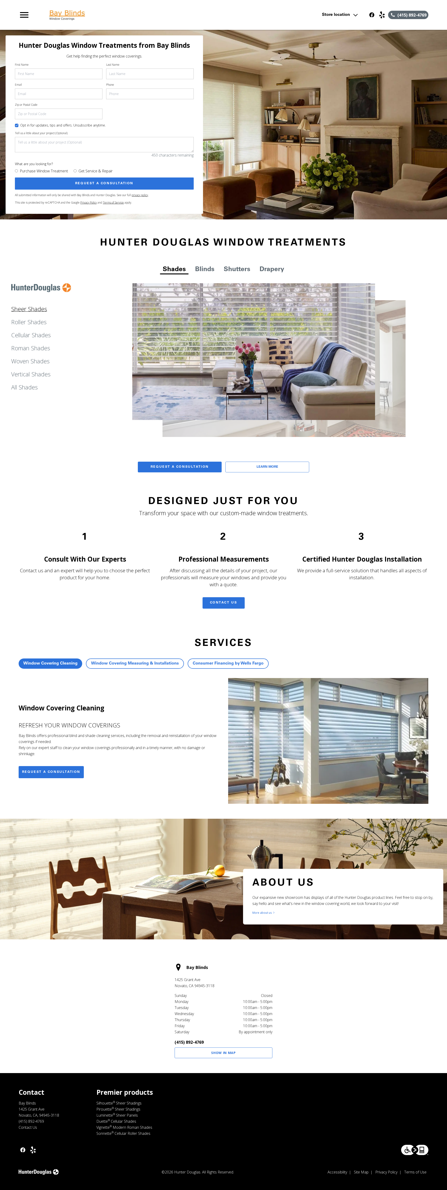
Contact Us (223, 602)
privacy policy (140, 195)
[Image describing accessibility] (414, 1150)
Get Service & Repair (95, 171)
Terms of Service (113, 203)
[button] (24, 14)
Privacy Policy (88, 203)
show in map (223, 1052)
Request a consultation (51, 772)
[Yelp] (382, 15)
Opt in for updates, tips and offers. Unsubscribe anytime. (63, 125)
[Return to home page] (114, 15)
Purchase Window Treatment (44, 171)
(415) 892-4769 (189, 1042)
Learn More (267, 467)
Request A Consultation (180, 467)
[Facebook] (372, 15)
